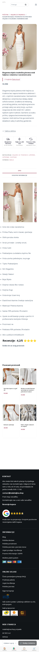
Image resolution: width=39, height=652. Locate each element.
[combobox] (17, 4)
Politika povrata (8, 586)
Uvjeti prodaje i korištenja (12, 550)
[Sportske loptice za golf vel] (11, 376)
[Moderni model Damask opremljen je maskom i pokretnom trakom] (28, 376)
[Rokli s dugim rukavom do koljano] (28, 412)
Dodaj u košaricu (29, 643)
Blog (4, 537)
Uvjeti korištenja (8, 583)
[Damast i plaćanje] (11, 412)
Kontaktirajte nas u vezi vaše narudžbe (17, 500)
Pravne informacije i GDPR (12, 553)
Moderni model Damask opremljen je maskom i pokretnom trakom (28, 390)
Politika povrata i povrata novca (14, 547)
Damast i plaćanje (9, 424)
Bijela (11, 160)
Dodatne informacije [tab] (19, 175)
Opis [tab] (19, 171)
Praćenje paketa (8, 580)
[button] (9, 131)
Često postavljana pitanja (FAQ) (14, 576)
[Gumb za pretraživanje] (25, 4)
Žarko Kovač (16, 79)
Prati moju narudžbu (10, 497)
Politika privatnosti (9, 544)
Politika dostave (8, 540)
